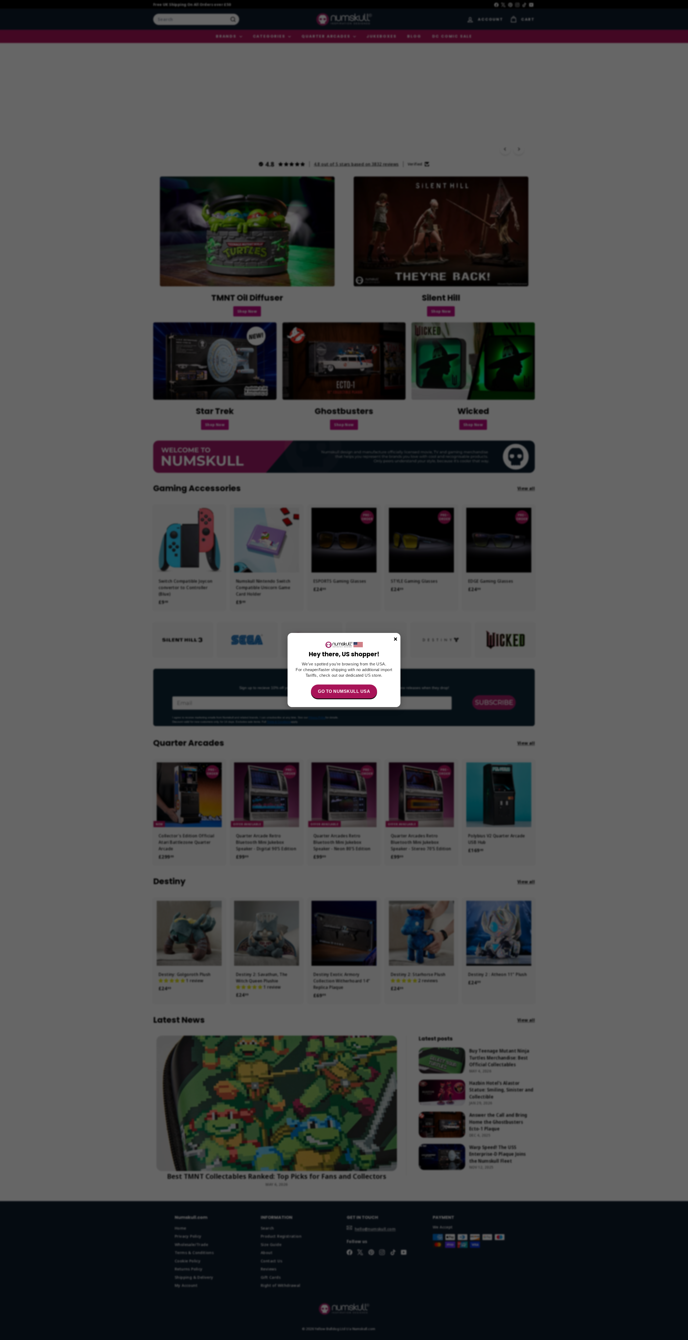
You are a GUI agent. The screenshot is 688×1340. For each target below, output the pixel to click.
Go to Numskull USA (344, 691)
